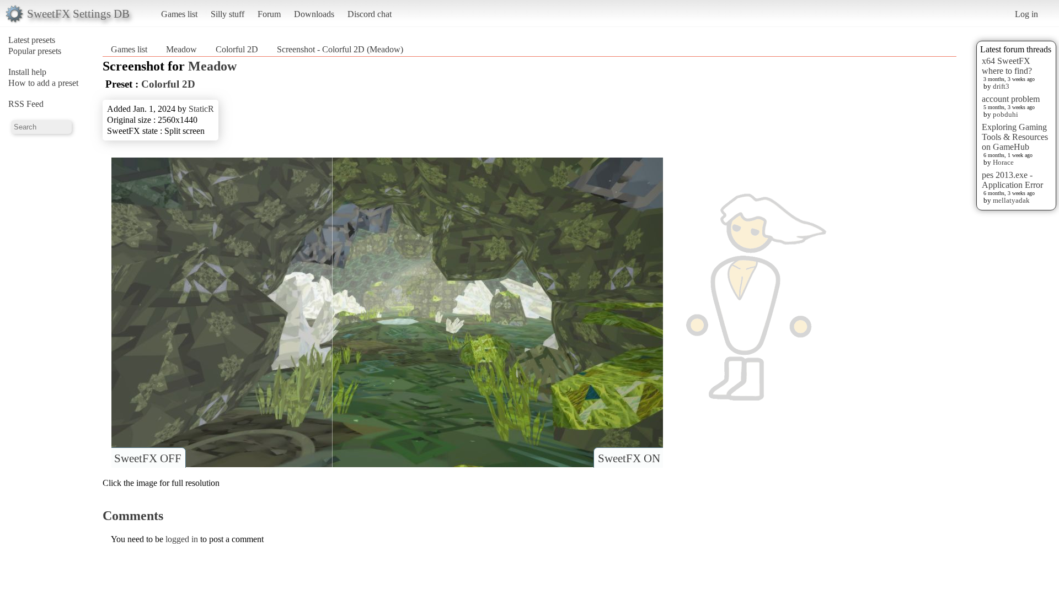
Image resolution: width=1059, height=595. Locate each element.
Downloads (314, 14)
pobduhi (1005, 114)
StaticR (201, 108)
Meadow (181, 49)
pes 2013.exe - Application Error (1012, 180)
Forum (269, 14)
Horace (1003, 162)
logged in (181, 539)
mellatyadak (1011, 200)
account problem (1011, 99)
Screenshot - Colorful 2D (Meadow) (340, 49)
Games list (179, 14)
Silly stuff (227, 14)
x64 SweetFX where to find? (1007, 65)
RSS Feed (26, 104)
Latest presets (31, 40)
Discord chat (369, 14)
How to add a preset (43, 83)
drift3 (1001, 86)
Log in (1026, 14)
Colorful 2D (237, 49)
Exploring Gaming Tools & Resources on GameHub (1015, 137)
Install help (27, 72)
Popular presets (34, 51)
